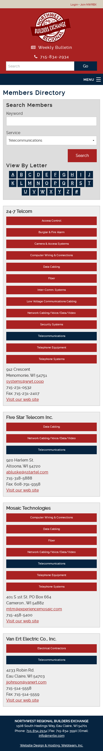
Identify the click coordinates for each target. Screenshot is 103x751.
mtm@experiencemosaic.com (34, 609)
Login (74, 4)
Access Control (51, 220)
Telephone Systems (51, 359)
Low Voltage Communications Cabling (51, 301)
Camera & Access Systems (51, 243)
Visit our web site (22, 399)
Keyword (14, 113)
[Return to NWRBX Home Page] (50, 26)
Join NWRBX (88, 4)
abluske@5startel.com (27, 472)
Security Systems (51, 324)
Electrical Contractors (52, 648)
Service (13, 132)
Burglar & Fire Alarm (51, 232)
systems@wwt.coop (25, 381)
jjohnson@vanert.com (26, 682)
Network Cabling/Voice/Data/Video (52, 313)
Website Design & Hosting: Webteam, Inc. (51, 745)
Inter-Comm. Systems (52, 290)
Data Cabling (51, 266)
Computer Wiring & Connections (51, 255)
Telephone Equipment (51, 347)
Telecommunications (51, 336)
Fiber (51, 278)
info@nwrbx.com (51, 735)
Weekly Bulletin (54, 47)
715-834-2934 (53, 56)
